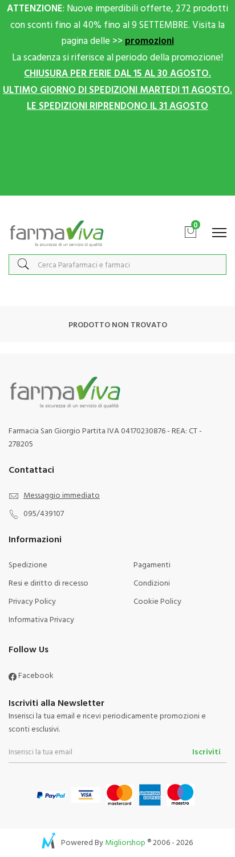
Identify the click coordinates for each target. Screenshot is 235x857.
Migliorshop (125, 842)
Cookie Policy (157, 601)
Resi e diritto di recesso (48, 582)
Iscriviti (206, 751)
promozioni (149, 40)
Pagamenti (152, 564)
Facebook (35, 675)
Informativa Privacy (41, 619)
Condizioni (151, 582)
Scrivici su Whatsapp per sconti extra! (118, 207)
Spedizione (28, 564)
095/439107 (43, 513)
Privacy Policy (32, 601)
